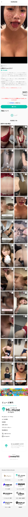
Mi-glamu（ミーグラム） (8, 416)
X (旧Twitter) (7, 433)
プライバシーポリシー (6, 427)
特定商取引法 (5, 430)
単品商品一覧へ (14, 120)
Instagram (6, 436)
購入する (14, 106)
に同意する (15, 103)
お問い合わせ (5, 424)
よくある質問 (5, 419)
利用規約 (12, 103)
